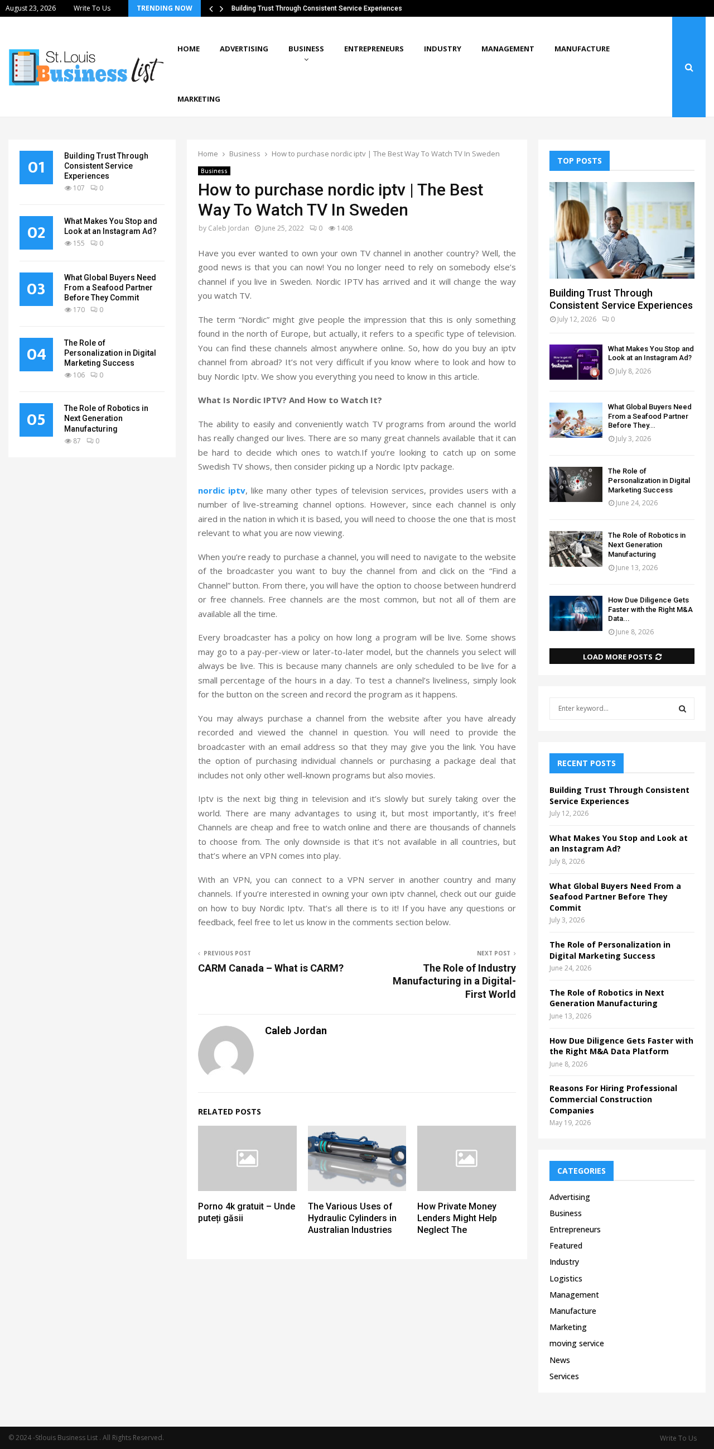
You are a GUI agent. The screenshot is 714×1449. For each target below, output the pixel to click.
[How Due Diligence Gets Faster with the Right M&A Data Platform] (575, 613)
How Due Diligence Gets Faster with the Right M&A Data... (650, 609)
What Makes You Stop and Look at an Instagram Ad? (651, 353)
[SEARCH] (682, 708)
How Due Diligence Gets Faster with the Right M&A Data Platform (621, 1046)
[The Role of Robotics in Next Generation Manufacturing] (575, 548)
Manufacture (582, 49)
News (559, 1360)
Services (564, 1376)
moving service (576, 1343)
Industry (442, 49)
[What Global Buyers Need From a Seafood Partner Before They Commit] (575, 420)
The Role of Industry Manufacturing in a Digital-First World (454, 981)
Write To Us (92, 8)
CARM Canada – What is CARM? (271, 968)
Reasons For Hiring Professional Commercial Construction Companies (613, 1099)
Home (188, 49)
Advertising (244, 49)
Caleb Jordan (228, 228)
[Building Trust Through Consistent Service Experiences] (621, 230)
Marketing (198, 99)
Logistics (565, 1278)
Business (306, 49)
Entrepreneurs (374, 49)
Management (507, 49)
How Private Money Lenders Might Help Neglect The (457, 1218)
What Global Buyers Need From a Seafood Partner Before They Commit (110, 287)
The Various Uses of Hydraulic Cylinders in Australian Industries (352, 1218)
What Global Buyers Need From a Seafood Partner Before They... (650, 416)
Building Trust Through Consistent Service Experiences (316, 8)
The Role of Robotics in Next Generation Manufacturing (106, 418)
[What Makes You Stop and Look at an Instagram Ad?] (575, 362)
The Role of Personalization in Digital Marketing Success (110, 352)
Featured (565, 1245)
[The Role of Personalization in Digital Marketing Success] (575, 484)
